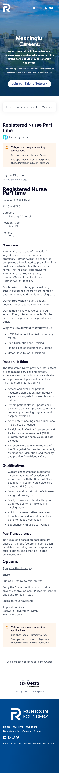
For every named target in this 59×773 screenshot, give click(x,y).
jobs (8, 107)
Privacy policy (22, 691)
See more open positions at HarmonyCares (29, 661)
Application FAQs (13, 607)
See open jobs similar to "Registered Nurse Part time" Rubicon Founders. (30, 161)
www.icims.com (12, 614)
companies (21, 107)
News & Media (11, 731)
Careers (26, 731)
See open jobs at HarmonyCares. (29, 155)
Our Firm (18, 726)
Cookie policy (37, 691)
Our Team (31, 726)
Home (6, 726)
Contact (38, 731)
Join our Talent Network (29, 84)
